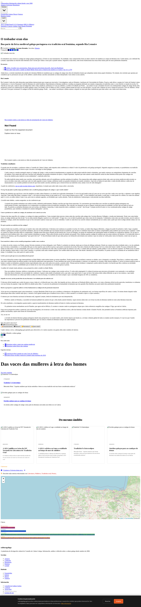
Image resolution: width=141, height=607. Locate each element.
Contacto (7, 587)
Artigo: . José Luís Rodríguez (34, 68)
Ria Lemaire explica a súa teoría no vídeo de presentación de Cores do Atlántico (29, 120)
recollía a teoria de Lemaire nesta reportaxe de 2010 (26, 355)
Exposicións (4, 14)
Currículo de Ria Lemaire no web (22, 353)
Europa (6, 538)
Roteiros (3, 16)
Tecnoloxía (67, 534)
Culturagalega (22, 531)
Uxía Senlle (4, 527)
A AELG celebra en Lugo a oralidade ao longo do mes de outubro (52, 449)
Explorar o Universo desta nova (13, 470)
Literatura (46, 534)
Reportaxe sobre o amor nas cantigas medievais (20, 344)
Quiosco (20, 14)
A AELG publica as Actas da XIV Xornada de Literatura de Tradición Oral (17, 450)
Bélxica (36, 538)
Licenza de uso (9, 593)
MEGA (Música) (29, 24)
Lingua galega (16, 534)
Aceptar (118, 601)
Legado (4, 18)
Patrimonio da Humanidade (29, 534)
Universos (9, 5)
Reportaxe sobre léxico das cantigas (17, 346)
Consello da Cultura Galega (9, 531)
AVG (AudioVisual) (7, 24)
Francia (15, 538)
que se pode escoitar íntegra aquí (25, 186)
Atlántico (20, 538)
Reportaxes (16, 5)
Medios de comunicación (87, 534)
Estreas (11, 14)
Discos (15, 14)
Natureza (55, 534)
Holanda (40, 538)
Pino (48, 538)
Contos (51, 534)
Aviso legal (8, 589)
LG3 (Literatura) (18, 24)
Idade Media (4, 534)
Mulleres (40, 534)
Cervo (45, 538)
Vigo (2, 538)
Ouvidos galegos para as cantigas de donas (17, 401)
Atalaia (8, 16)
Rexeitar (107, 601)
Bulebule (4, 7)
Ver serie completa (6, 372)
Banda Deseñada (27, 26)
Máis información (66, 603)
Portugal (10, 538)
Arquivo (3, 5)
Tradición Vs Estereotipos (12, 383)
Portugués (61, 534)
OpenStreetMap (129, 518)
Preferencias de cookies (11, 591)
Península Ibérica (28, 538)
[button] (3, 478)
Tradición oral (75, 534)
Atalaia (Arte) (17, 26)
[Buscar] (20, 28)
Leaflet (121, 518)
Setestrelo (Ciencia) (7, 26)
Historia (37, 48)
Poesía (10, 534)
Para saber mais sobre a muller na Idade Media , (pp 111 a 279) (39, 69)
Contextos (8, 560)
